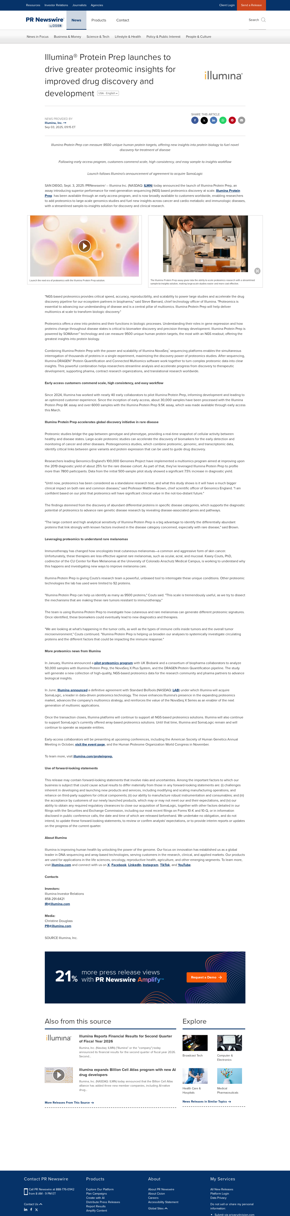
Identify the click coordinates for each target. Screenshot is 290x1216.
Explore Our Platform (100, 1189)
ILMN (148, 185)
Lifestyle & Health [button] (128, 36)
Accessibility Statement (163, 1202)
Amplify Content (96, 1210)
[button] (84, 246)
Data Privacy (218, 1198)
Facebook (119, 864)
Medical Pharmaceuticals (227, 1090)
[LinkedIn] (26, 1210)
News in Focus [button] (37, 36)
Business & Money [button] (67, 36)
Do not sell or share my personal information (231, 1206)
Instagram (150, 864)
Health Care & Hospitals (192, 1090)
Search (254, 19)
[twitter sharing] (204, 121)
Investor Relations (56, 5)
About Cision (156, 1193)
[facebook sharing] (194, 121)
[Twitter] (36, 1210)
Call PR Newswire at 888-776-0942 (51, 1189)
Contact (122, 20)
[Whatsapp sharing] (223, 121)
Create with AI (95, 1198)
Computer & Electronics (225, 1057)
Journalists (79, 5)
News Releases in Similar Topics (205, 1102)
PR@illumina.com (58, 926)
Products (99, 20)
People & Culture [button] (198, 36)
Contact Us (31, 1204)
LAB (176, 690)
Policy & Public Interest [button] (163, 36)
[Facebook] (31, 1210)
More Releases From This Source (67, 1103)
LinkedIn (134, 864)
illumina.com (61, 864)
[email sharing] (241, 121)
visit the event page (90, 744)
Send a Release (251, 5)
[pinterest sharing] (232, 121)
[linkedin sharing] (213, 121)
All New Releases (221, 1189)
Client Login (227, 5)
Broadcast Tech (193, 1055)
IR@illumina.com (57, 903)
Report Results (96, 1206)
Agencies (97, 5)
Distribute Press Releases (103, 1202)
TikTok (165, 864)
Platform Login (219, 1193)
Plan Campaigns (96, 1193)
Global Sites (156, 1208)
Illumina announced (72, 690)
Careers (153, 1198)
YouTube (184, 864)
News (76, 20)
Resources (33, 5)
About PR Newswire (161, 1189)
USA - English (107, 93)
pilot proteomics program (113, 662)
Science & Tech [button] (98, 36)
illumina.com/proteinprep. (93, 756)
